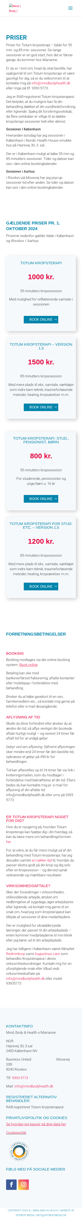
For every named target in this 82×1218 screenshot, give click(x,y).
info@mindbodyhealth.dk (51, 83)
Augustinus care (47, 954)
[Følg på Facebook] (11, 1184)
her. (9, 842)
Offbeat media (25, 1215)
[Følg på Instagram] (23, 1184)
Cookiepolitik (16, 1133)
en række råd (42, 860)
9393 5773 (20, 1078)
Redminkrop (15, 954)
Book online (41, 319)
